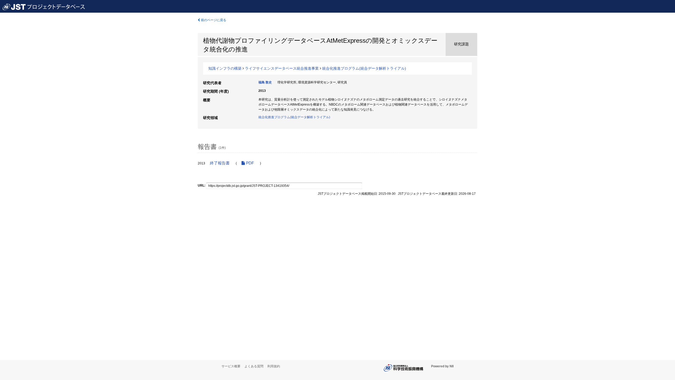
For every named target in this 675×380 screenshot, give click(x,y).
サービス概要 (230, 366)
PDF (249, 163)
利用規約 (273, 366)
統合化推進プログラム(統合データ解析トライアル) (364, 68)
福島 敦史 (265, 82)
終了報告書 (220, 163)
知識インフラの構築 (225, 68)
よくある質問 (253, 366)
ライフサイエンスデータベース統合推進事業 (282, 68)
